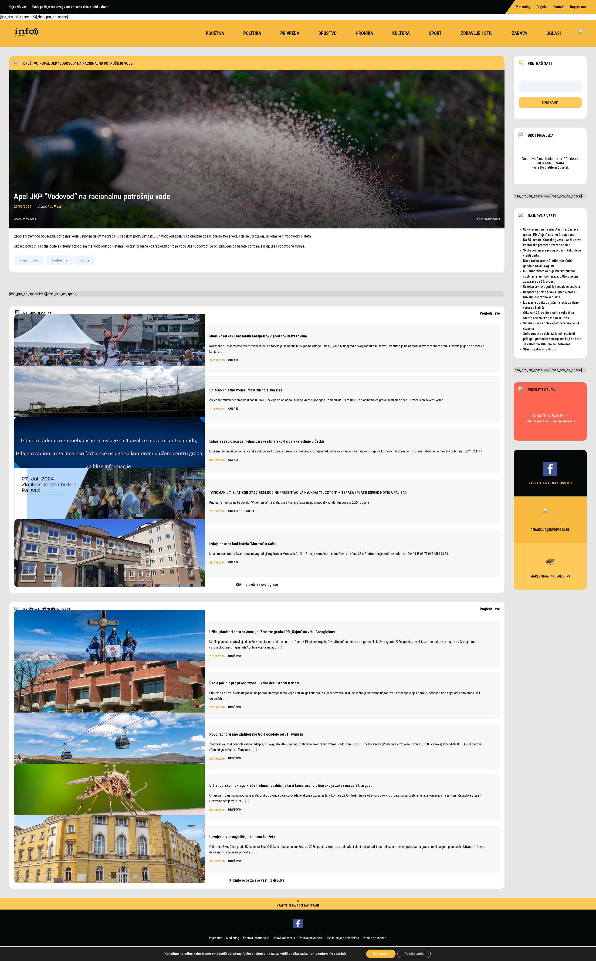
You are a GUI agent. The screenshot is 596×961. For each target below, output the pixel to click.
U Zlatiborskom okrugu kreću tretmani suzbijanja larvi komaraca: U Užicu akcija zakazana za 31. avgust (290, 785)
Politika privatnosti (311, 938)
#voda (84, 260)
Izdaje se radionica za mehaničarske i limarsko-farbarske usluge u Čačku (266, 441)
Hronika (364, 33)
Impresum (215, 938)
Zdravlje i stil (477, 33)
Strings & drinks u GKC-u (539, 349)
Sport (435, 33)
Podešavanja (414, 953)
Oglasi (553, 33)
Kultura (401, 33)
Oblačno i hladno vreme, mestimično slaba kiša (245, 390)
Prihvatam (381, 953)
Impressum (578, 7)
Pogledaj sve (490, 313)
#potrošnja (59, 260)
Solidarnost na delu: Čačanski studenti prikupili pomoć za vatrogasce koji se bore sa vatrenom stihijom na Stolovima (552, 339)
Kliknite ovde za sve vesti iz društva (256, 880)
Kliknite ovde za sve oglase (257, 584)
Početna (215, 33)
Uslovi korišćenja (284, 938)
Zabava (519, 33)
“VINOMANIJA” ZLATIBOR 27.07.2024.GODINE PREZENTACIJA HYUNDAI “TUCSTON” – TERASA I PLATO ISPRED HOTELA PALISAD (308, 492)
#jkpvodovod (29, 260)
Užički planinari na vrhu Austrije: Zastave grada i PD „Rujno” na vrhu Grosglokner (272, 632)
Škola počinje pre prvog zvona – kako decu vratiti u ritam (254, 683)
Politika (252, 33)
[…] (225, 352)
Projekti (542, 7)
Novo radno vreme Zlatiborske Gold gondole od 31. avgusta (256, 734)
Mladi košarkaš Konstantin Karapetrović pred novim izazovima (258, 336)
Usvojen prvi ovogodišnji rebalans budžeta (242, 837)
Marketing (523, 7)
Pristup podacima (374, 938)
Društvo (327, 33)
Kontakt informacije (256, 938)
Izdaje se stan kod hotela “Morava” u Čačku (243, 544)
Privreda (289, 33)
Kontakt (558, 7)
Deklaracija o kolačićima (343, 938)
